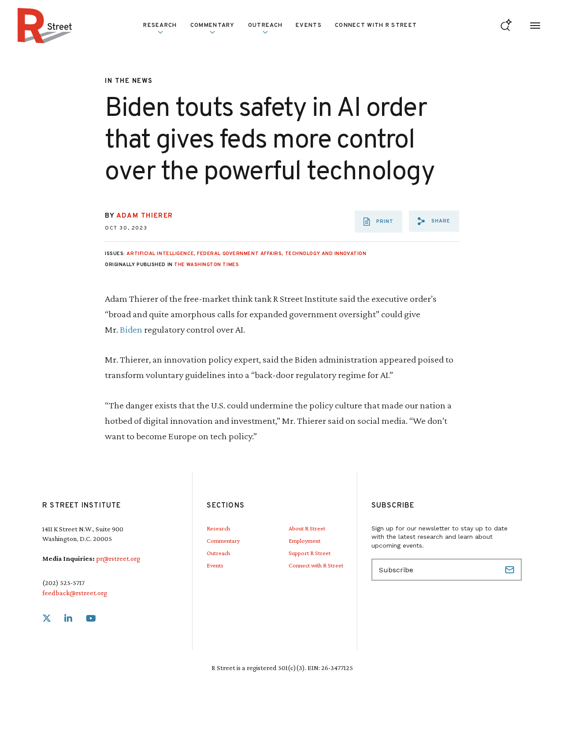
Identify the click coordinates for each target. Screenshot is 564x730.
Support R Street (309, 552)
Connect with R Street (376, 25)
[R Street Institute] (45, 25)
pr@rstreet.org (118, 558)
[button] (434, 221)
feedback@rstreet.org (74, 593)
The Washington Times (206, 265)
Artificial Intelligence (160, 254)
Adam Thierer (144, 216)
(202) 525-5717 (63, 582)
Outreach (265, 25)
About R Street (307, 528)
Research (218, 528)
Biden (131, 329)
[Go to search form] (506, 26)
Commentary (223, 540)
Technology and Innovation (326, 254)
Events (309, 25)
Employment (304, 540)
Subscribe (511, 570)
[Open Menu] (535, 26)
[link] (46, 618)
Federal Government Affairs (239, 254)
